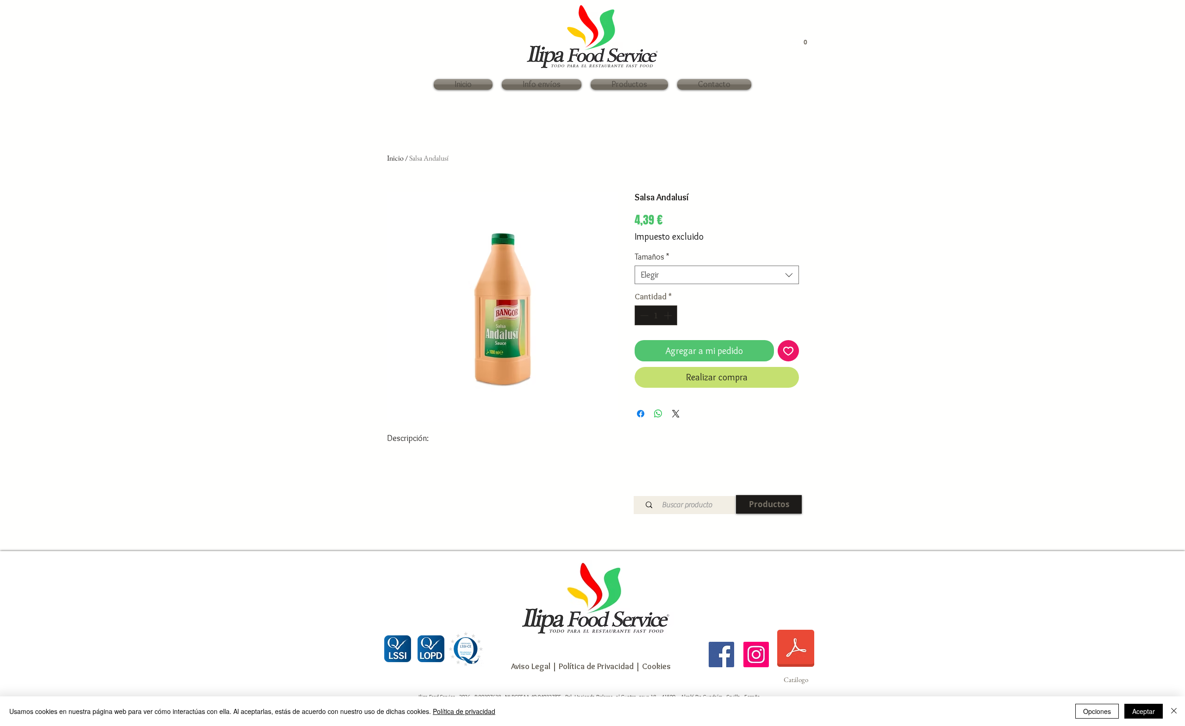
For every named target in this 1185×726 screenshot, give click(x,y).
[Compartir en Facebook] (640, 413)
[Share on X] (675, 413)
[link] (800, 42)
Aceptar (1143, 711)
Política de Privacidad (595, 666)
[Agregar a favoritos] (788, 350)
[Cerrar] (1173, 711)
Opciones (1097, 711)
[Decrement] (643, 315)
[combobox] (717, 275)
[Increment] (668, 315)
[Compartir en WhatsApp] (658, 413)
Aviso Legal (530, 666)
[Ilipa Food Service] (721, 654)
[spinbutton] (655, 315)
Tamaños (652, 257)
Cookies (656, 666)
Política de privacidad (464, 711)
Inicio (395, 158)
